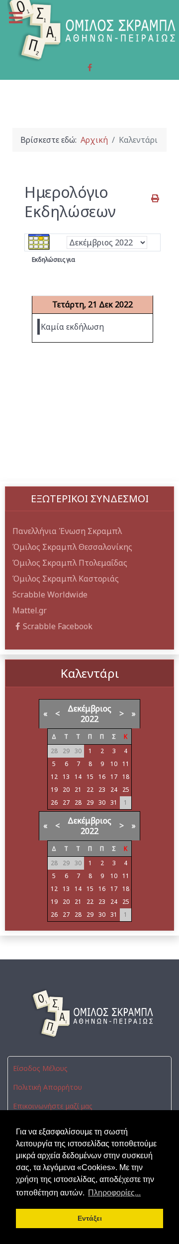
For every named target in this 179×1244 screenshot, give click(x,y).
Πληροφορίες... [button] (114, 1192)
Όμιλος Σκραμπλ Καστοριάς (65, 578)
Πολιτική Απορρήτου (47, 1087)
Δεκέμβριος (89, 708)
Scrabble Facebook (57, 626)
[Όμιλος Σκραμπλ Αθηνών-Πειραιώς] (89, 1013)
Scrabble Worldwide (50, 594)
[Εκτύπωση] (156, 198)
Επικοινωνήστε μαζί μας (52, 1106)
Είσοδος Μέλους (40, 1068)
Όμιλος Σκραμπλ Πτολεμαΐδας (69, 562)
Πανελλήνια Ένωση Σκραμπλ (67, 531)
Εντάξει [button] (90, 1218)
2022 (89, 718)
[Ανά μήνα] (39, 242)
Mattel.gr (29, 610)
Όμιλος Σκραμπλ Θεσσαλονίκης (72, 546)
